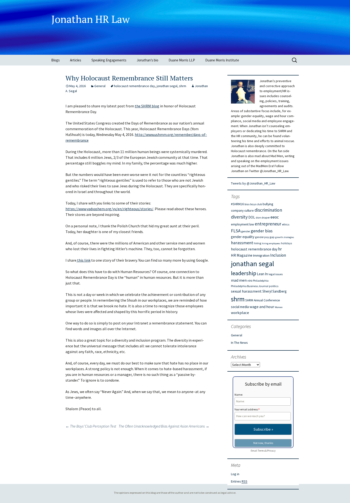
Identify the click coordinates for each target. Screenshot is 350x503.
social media (240, 306)
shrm (182, 86)
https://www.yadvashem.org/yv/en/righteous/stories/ (109, 208)
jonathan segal (167, 86)
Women (279, 307)
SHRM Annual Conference (262, 300)
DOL (251, 217)
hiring (257, 243)
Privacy (271, 450)
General (99, 86)
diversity (239, 217)
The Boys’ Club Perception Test (90, 426)
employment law (242, 224)
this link (83, 260)
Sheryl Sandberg (274, 291)
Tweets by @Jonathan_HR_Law (253, 183)
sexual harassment (246, 291)
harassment (242, 242)
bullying (268, 204)
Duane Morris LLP (182, 60)
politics (273, 286)
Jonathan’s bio (147, 60)
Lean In (262, 274)
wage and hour (262, 306)
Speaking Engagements (108, 60)
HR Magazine (241, 255)
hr (280, 249)
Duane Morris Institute (222, 60)
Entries (239, 481)
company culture (242, 210)
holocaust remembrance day (134, 86)
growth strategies (284, 237)
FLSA (235, 231)
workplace (240, 312)
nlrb (249, 280)
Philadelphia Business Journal (249, 286)
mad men (239, 280)
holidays (286, 243)
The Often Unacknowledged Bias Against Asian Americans (164, 426)
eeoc (274, 217)
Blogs (55, 60)
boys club (256, 204)
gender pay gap (265, 237)
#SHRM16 (237, 204)
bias (247, 204)
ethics (285, 224)
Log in (235, 474)
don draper (263, 217)
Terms (261, 450)
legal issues (276, 274)
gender (245, 231)
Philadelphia (261, 280)
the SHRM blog (147, 106)
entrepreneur (268, 224)
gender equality (242, 236)
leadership (243, 273)
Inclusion (278, 255)
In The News (239, 342)
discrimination (268, 210)
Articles (75, 60)
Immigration (261, 255)
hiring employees (271, 243)
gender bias (262, 231)
